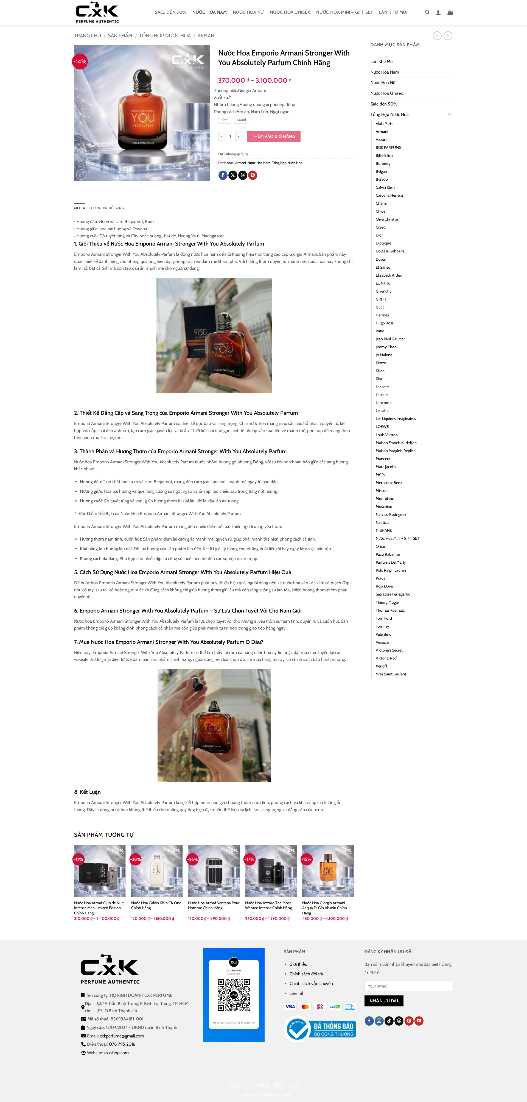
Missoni (382, 490)
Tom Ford (384, 618)
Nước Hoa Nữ (248, 12)
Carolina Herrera (389, 195)
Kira (379, 378)
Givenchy (383, 291)
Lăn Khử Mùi (393, 12)
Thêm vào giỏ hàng (273, 136)
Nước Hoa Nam (209, 12)
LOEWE (382, 426)
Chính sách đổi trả (306, 973)
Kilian (380, 370)
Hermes (382, 315)
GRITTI (382, 299)
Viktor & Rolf (386, 658)
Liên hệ (296, 993)
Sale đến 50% (170, 12)
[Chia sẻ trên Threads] (242, 175)
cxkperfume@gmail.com (122, 1036)
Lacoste (382, 386)
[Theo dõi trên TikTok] (389, 1021)
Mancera (383, 458)
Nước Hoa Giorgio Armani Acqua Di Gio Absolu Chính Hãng (324, 907)
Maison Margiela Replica (396, 450)
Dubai (381, 259)
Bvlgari (381, 171)
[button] (427, 12)
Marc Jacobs (386, 466)
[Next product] (437, 35)
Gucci (380, 307)
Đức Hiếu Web (279, 1094)
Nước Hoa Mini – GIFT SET (344, 12)
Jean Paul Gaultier (390, 338)
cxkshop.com (116, 1052)
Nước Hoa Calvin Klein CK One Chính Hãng (156, 905)
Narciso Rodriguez (391, 514)
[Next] (353, 887)
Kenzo (381, 362)
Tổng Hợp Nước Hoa (165, 35)
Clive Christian (387, 219)
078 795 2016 (122, 1044)
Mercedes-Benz (389, 482)
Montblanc (385, 498)
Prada (380, 578)
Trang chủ (87, 35)
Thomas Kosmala (390, 610)
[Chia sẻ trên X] (232, 175)
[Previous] (74, 887)
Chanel (381, 203)
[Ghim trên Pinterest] (252, 175)
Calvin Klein (385, 187)
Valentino (383, 634)
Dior (379, 235)
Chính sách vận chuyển (311, 983)
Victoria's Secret (389, 650)
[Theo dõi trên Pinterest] (409, 1021)
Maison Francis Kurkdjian (396, 442)
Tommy (382, 626)
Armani (207, 35)
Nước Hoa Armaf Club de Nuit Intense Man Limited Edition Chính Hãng (99, 907)
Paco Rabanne (388, 554)
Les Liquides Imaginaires (396, 418)
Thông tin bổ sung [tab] (106, 208)
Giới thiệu (298, 964)
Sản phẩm (120, 35)
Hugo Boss (385, 323)
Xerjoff (381, 666)
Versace (382, 642)
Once (380, 546)
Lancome (383, 402)
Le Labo (382, 410)
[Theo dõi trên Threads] (398, 1021)
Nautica (382, 522)
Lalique (382, 394)
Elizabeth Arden (389, 275)
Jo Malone (384, 354)
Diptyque (383, 243)
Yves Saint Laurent (391, 674)
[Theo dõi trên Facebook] (369, 1021)
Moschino (384, 506)
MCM (380, 474)
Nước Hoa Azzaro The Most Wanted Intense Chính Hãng (268, 905)
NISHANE (384, 530)
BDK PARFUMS (388, 147)
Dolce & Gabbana (390, 251)
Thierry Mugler (388, 602)
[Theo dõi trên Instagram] (379, 1021)
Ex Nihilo (383, 283)
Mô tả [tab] (79, 208)
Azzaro (382, 139)
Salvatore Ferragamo (393, 594)
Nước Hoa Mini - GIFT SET (397, 538)
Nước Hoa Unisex (290, 12)
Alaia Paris (384, 123)
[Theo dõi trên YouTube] (419, 1021)
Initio (380, 331)
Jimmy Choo (386, 346)
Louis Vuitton (387, 434)
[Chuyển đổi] (449, 114)
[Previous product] (448, 35)
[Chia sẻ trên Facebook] (223, 175)
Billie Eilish (384, 155)
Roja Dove (384, 586)
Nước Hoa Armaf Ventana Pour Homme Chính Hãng (214, 905)
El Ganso (383, 267)
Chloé (380, 211)
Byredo (382, 179)
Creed (381, 227)
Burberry (383, 163)
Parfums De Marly (391, 562)
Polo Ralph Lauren (391, 570)
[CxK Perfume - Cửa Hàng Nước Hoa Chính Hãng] (101, 12)
